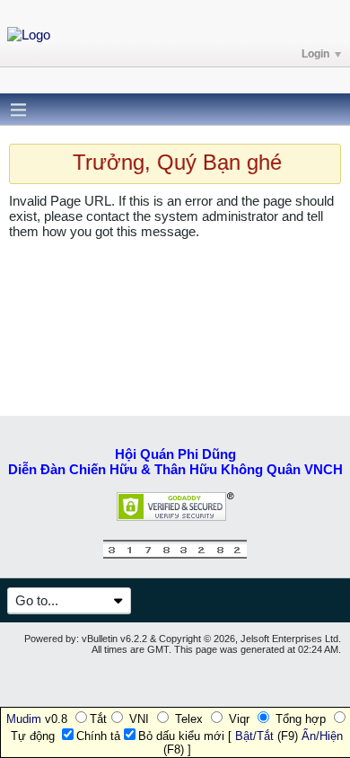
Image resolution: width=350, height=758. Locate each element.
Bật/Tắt (254, 736)
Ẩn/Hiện (322, 736)
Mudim (23, 719)
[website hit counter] (175, 554)
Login (315, 54)
